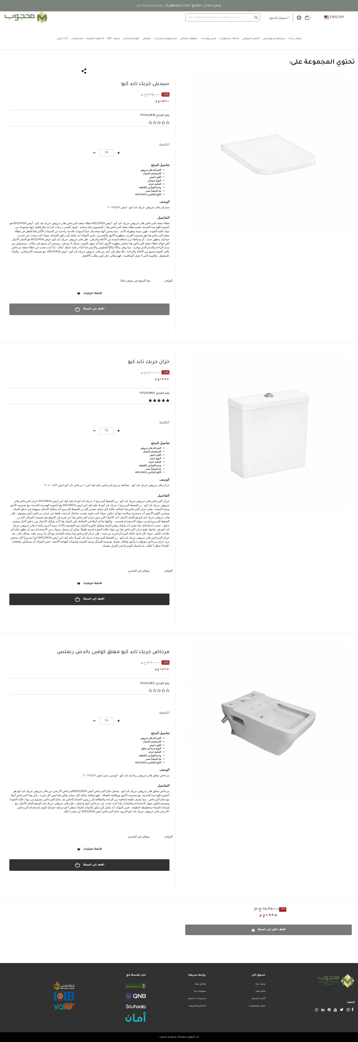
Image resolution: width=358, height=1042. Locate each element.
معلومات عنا (200, 991)
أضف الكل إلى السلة (271, 929)
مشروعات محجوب (196, 999)
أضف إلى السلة (93, 309)
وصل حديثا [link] (295, 38)
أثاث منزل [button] (62, 38)
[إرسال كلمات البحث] (256, 17)
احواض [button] (147, 38)
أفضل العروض (258, 999)
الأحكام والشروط (197, 1006)
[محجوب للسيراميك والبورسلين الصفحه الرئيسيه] (25, 17)
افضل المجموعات (257, 1006)
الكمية (164, 145)
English (336, 17)
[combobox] (222, 17)
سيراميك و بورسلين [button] (274, 38)
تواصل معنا (200, 984)
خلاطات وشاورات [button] (229, 38)
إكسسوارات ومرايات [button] (165, 38)
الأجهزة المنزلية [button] (95, 38)
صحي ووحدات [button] (208, 38)
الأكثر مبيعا (260, 991)
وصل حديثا (260, 984)
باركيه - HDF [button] (113, 38)
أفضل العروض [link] (251, 38)
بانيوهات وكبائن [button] (188, 38)
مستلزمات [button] (77, 38)
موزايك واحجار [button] (131, 38)
